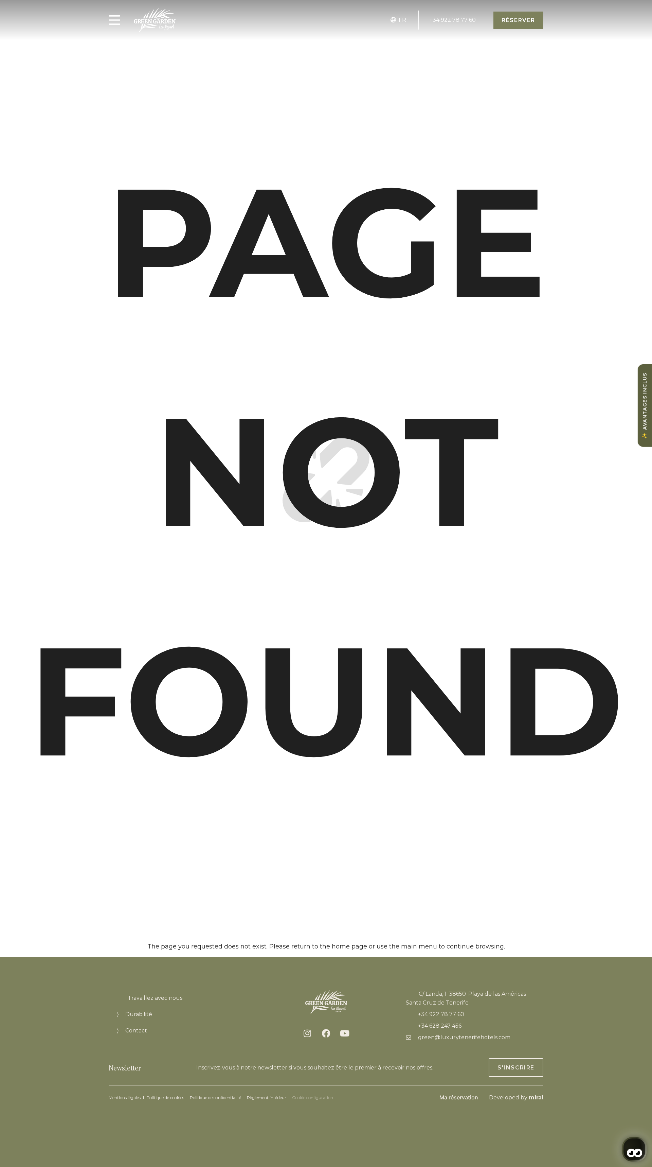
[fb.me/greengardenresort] (326, 1033)
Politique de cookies (165, 1097)
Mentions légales (125, 1097)
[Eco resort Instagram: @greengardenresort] (307, 1033)
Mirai (536, 1097)
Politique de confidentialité (215, 1097)
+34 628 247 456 (439, 1026)
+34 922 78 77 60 (453, 20)
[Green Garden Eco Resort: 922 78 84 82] (427, 13)
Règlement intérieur (266, 1097)
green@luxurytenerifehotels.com (464, 1037)
